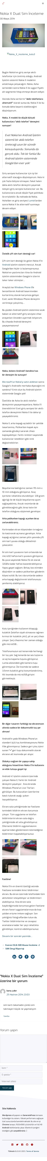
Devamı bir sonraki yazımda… (17, 936)
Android (6, 264)
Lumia (31, 200)
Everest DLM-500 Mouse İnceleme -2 (22, 945)
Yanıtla (6, 1016)
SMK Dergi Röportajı (14, 948)
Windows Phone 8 (23, 287)
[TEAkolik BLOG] (3, 3)
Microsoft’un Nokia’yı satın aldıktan (20, 382)
